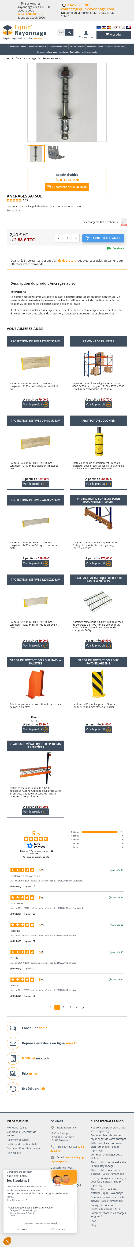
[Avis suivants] (83, 1007)
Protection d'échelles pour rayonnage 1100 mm (98, 500)
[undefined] (52, 851)
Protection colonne (98, 420)
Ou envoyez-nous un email (67, 187)
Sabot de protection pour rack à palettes (35, 662)
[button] (105, 222)
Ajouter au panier (103, 238)
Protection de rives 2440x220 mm (35, 500)
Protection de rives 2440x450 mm (35, 420)
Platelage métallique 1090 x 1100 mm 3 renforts (98, 580)
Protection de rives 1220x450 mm (35, 341)
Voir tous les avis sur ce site (36, 857)
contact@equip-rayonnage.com (87, 9)
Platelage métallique (36, 746)
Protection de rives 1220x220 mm (35, 579)
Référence (16, 291)
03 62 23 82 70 (76, 4)
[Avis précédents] (51, 1007)
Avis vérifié (117, 870)
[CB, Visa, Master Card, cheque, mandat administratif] (113, 27)
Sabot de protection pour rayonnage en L (98, 662)
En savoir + (13, 210)
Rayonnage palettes (98, 341)
